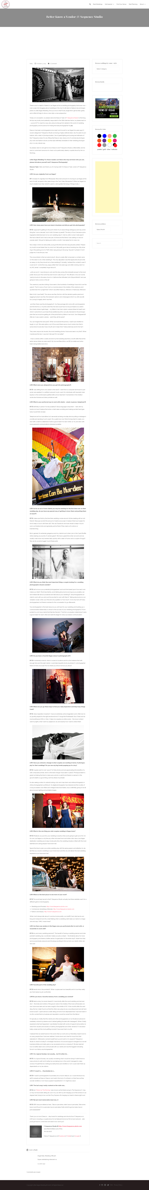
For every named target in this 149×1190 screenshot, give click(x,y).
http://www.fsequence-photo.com (57, 906)
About (142, 4)
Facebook (62, 1136)
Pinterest (105, 1185)
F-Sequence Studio (72, 118)
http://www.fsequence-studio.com (63, 909)
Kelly (31, 63)
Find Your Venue (121, 4)
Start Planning (133, 4)
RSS (111, 1185)
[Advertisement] (74, 46)
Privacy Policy (118, 1185)
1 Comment (53, 63)
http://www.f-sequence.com (52, 911)
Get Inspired (108, 4)
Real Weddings (97, 4)
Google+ (77, 1136)
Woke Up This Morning (43, 1090)
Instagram (102, 1185)
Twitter (69, 1136)
